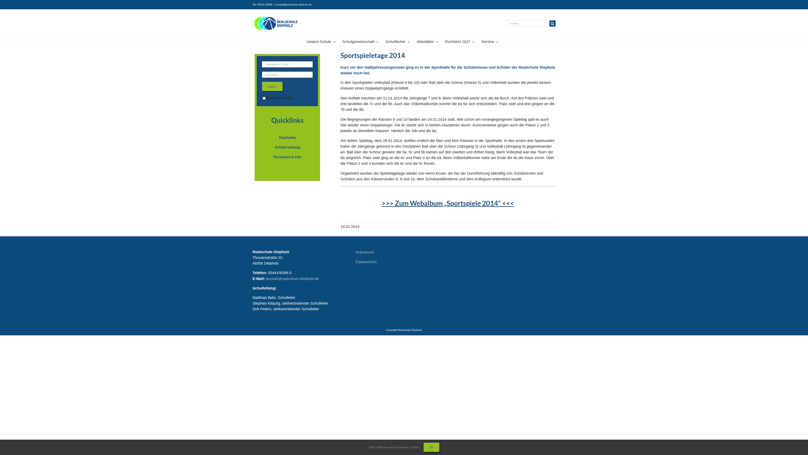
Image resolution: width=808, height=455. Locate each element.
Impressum (365, 252)
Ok (431, 447)
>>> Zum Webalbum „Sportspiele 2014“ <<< (448, 203)
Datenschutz (366, 261)
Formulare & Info (287, 156)
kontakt (292, 278)
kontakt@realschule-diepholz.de (293, 4)
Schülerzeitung (287, 147)
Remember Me (278, 98)
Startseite (287, 137)
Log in (272, 86)
